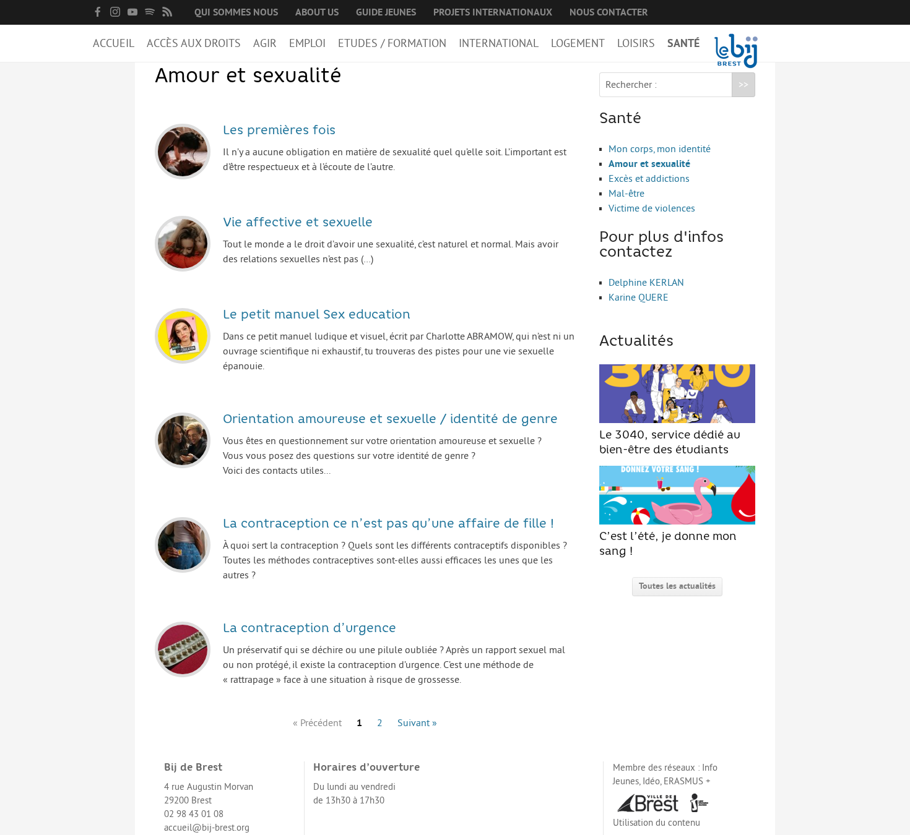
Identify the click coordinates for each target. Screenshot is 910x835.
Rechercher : (631, 85)
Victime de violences (652, 208)
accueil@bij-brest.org (206, 828)
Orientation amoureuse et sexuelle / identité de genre (390, 420)
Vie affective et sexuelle (298, 223)
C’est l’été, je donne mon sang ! (668, 544)
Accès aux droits (194, 43)
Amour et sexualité (649, 163)
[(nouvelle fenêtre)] (98, 12)
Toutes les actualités (677, 586)
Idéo (651, 781)
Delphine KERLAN (646, 282)
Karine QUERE (639, 297)
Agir (265, 43)
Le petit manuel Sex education (316, 315)
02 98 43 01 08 (193, 814)
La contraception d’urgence (309, 629)
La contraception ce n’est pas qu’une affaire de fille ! (388, 524)
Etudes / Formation (392, 43)
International (499, 43)
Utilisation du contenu (656, 823)
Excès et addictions (649, 178)
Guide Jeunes (386, 12)
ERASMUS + (687, 781)
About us (317, 12)
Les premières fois (279, 131)
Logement (578, 43)
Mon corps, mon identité (660, 149)
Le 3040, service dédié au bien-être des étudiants (669, 443)
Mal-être (626, 193)
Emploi (307, 43)
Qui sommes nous (236, 12)
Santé (683, 43)
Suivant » (417, 723)
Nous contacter (609, 12)
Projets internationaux (492, 12)
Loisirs (636, 43)
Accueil (113, 43)
